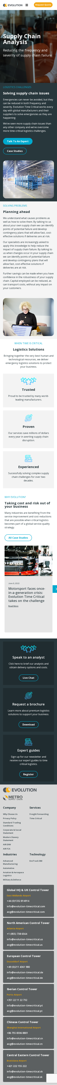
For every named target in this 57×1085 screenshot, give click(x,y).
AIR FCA (6, 848)
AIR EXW (7, 844)
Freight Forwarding (39, 814)
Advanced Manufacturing (10, 862)
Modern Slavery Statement (11, 839)
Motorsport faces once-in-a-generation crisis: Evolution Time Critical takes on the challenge (26, 594)
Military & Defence (12, 879)
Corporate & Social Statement (12, 831)
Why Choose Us (10, 814)
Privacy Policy (9, 818)
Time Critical (35, 818)
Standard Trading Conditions (12, 824)
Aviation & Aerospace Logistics (13, 874)
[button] (26, 5)
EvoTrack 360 (35, 860)
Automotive (8, 868)
